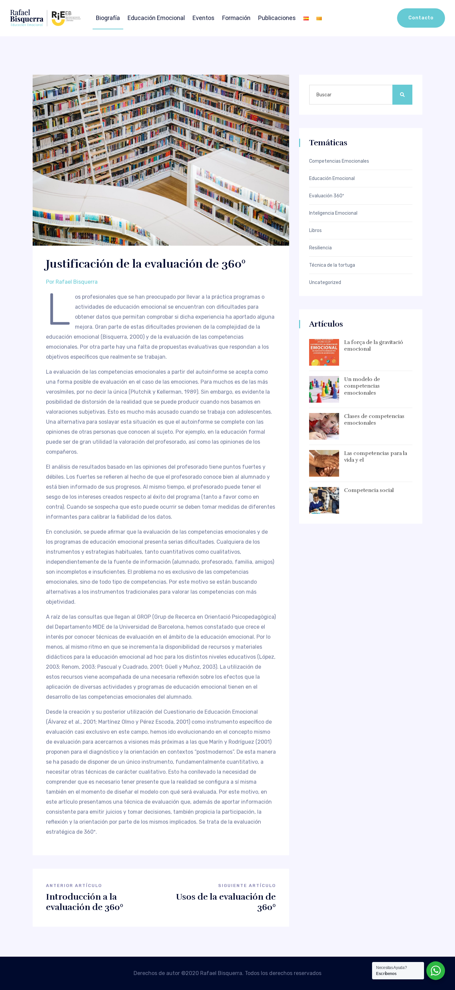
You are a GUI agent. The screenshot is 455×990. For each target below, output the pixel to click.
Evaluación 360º (326, 196)
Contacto (421, 18)
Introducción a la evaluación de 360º (84, 902)
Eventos (204, 17)
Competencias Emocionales (339, 161)
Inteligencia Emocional (333, 213)
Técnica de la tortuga (332, 265)
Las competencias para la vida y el (375, 457)
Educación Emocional (156, 17)
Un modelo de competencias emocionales (362, 386)
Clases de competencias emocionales (374, 420)
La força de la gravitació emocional (373, 346)
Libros (315, 230)
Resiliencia (320, 248)
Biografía (108, 17)
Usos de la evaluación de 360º (226, 902)
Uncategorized (325, 282)
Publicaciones (277, 17)
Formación (236, 17)
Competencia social (369, 490)
